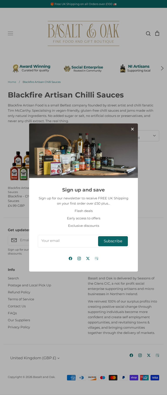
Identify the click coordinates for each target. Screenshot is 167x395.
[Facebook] (70, 258)
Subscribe (113, 241)
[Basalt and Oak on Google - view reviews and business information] (96, 258)
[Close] (132, 129)
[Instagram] (79, 258)
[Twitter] (88, 258)
